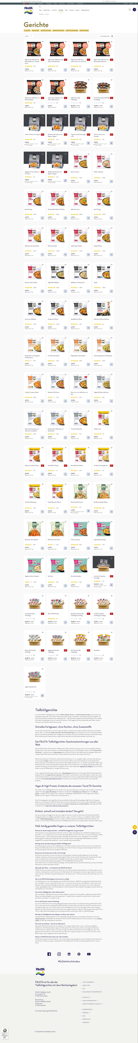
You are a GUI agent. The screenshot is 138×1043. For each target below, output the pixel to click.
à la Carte (27, 30)
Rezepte (55, 3)
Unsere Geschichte (70, 3)
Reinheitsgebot (40, 3)
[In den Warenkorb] (42, 70)
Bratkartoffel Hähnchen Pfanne (53, 778)
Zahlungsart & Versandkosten (92, 992)
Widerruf (85, 1012)
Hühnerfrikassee (66, 773)
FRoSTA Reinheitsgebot (46, 819)
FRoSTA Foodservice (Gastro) (92, 1004)
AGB (84, 1016)
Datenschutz (87, 1019)
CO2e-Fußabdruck (88, 982)
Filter (26, 36)
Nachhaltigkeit (49, 3)
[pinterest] (79, 954)
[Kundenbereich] (130, 9)
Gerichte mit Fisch (46, 30)
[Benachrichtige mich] (42, 143)
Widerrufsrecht (88, 1009)
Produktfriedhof (80, 3)
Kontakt (131, 3)
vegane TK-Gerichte (50, 791)
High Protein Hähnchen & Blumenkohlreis (57, 806)
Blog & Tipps (62, 3)
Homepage (41, 14)
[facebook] (49, 954)
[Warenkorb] (134, 9)
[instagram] (59, 954)
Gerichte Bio (35, 30)
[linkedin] (69, 954)
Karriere (125, 3)
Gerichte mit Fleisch (58, 30)
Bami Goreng (57, 752)
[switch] (4, 1037)
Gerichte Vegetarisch (72, 30)
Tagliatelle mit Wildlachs (86, 766)
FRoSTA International (89, 1000)
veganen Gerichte (40, 918)
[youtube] (89, 954)
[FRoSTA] (28, 10)
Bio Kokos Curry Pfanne (80, 791)
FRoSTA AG (86, 997)
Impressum (86, 1022)
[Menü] (7, 1029)
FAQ (84, 988)
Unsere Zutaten (32, 3)
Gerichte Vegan (84, 30)
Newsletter (86, 985)
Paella (46, 761)
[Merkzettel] (135, 3)
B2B (25, 3)
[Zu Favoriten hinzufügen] (42, 41)
